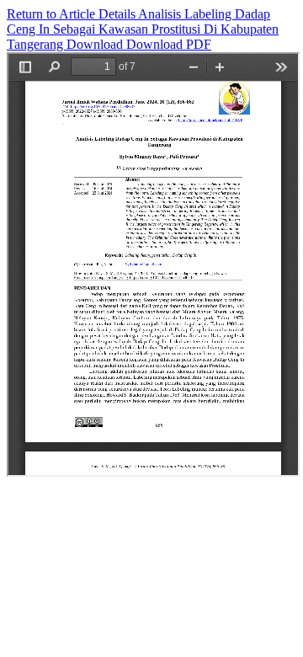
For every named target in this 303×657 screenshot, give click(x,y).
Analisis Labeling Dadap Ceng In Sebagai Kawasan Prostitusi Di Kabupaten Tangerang (143, 29)
